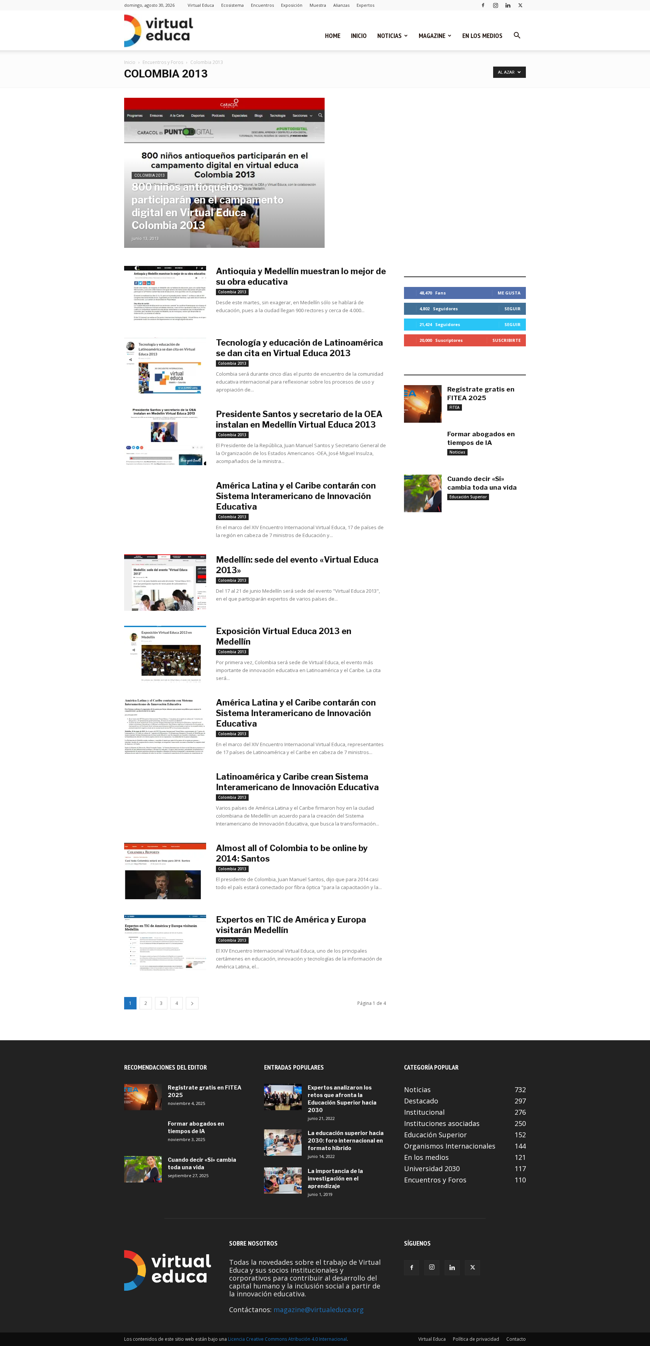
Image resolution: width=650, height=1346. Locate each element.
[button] (517, 35)
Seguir (512, 308)
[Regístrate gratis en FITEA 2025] (423, 404)
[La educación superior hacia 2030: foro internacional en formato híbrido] (283, 1142)
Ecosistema (232, 5)
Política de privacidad (476, 1339)
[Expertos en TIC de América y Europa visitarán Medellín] (165, 942)
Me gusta (509, 293)
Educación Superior (468, 496)
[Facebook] (483, 5)
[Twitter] (520, 5)
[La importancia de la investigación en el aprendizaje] (283, 1180)
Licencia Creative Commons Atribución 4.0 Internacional (287, 1339)
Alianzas (341, 5)
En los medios (482, 35)
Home (332, 35)
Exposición (291, 5)
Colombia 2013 (149, 175)
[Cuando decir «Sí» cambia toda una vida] (423, 493)
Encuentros (262, 5)
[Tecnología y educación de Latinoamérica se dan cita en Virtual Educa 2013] (165, 365)
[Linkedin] (507, 5)
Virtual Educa (201, 5)
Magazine (432, 35)
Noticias (389, 35)
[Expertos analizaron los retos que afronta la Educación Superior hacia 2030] (283, 1097)
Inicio (359, 35)
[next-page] (192, 1003)
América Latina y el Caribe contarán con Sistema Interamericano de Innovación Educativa (296, 496)
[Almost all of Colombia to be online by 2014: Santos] (165, 871)
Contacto (516, 1339)
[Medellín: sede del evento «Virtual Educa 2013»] (165, 582)
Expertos (365, 5)
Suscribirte (506, 340)
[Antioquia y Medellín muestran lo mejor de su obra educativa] (165, 294)
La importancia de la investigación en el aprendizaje (335, 1178)
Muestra (318, 5)
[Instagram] (495, 5)
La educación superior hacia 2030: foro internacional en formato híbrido (346, 1140)
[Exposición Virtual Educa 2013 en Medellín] (165, 654)
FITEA (455, 407)
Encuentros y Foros (163, 62)
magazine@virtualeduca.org (318, 1309)
